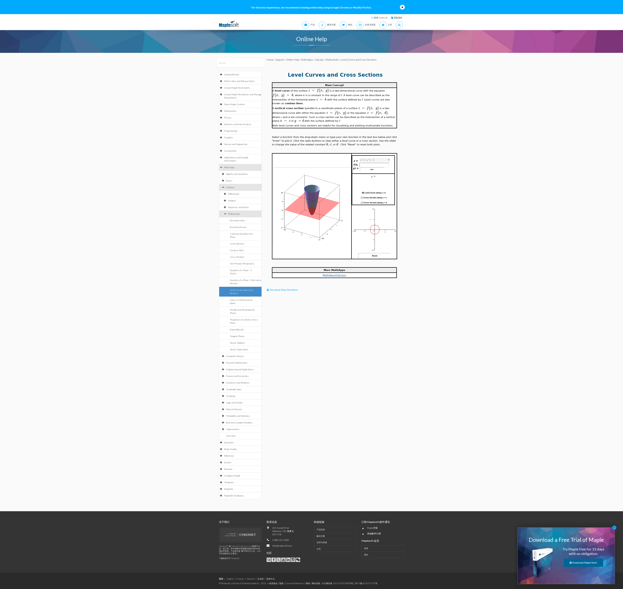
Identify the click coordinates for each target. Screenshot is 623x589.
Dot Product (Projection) (242, 263)
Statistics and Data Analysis (237, 124)
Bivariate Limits (237, 220)
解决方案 (321, 536)
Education (229, 442)
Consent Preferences (294, 583)
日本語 (260, 578)
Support (279, 59)
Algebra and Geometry (237, 174)
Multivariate (234, 213)
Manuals (228, 469)
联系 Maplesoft (381, 17)
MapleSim (228, 489)
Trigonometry (232, 429)
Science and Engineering (235, 144)
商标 (308, 583)
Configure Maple (232, 475)
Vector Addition (237, 342)
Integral (232, 200)
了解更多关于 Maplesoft (229, 558)
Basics (229, 180)
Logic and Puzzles (234, 402)
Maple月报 (372, 527)
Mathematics (230, 111)
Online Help (292, 59)
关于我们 (224, 521)
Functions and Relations (238, 382)
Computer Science (235, 356)
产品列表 (321, 529)
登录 (366, 548)
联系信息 (272, 521)
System (227, 462)
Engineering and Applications (240, 369)
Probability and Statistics (238, 415)
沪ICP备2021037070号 (366, 583)
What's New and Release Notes (239, 81)
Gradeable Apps (233, 389)
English (230, 578)
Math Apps (229, 167)
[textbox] (318, 90)
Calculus (230, 187)
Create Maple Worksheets (237, 87)
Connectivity (230, 150)
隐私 (281, 583)
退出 (366, 554)
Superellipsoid (236, 329)
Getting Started (231, 74)
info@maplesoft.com (282, 545)
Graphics (228, 137)
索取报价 (398, 17)
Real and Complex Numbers (239, 422)
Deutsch (251, 578)
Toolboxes (229, 482)
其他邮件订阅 (374, 533)
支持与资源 (322, 542)
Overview (231, 435)
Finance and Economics (237, 376)
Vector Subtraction (239, 349)
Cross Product (237, 257)
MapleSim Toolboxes (234, 495)
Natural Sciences (234, 409)
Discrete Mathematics (237, 362)
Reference (229, 455)
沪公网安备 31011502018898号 (337, 583)
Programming (230, 130)
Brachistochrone (238, 227)
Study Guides (230, 449)
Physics (228, 117)
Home (270, 59)
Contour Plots (237, 250)
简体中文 (270, 578)
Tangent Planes (237, 336)
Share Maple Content (234, 104)
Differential (233, 193)
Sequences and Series (238, 207)
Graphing (230, 396)
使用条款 (273, 583)
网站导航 (316, 583)
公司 (319, 549)
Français (240, 578)
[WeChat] (298, 560)
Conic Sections (237, 243)
